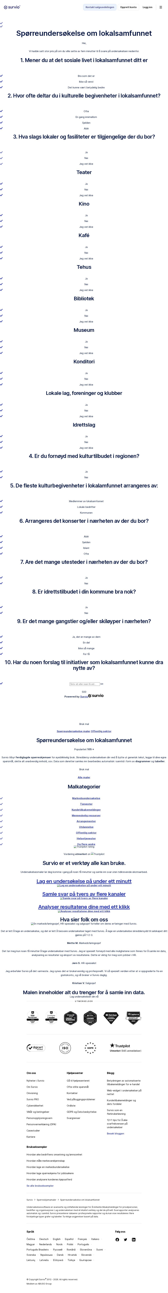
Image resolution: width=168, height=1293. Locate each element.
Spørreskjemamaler (46, 1200)
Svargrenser (73, 1118)
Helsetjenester (86, 838)
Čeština (31, 1239)
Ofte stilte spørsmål (78, 1086)
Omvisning (32, 1093)
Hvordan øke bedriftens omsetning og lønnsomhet (54, 1154)
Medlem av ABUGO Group (39, 1283)
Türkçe (71, 1260)
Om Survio (32, 1086)
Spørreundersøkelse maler (73, 731)
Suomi (99, 1249)
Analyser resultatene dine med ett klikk (84, 907)
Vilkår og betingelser (38, 1111)
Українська (46, 1254)
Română (71, 1249)
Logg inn (147, 7)
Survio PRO (33, 1099)
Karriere (31, 1136)
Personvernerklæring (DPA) (41, 1124)
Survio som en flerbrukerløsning (116, 1112)
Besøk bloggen (115, 1133)
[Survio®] (12, 7)
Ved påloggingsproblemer (81, 1099)
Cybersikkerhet (35, 1105)
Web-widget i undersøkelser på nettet (124, 1092)
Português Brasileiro (38, 1249)
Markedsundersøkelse (86, 798)
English (57, 1239)
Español (69, 1239)
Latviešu (44, 1260)
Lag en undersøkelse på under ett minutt (84, 881)
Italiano (95, 1239)
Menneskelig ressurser (86, 815)
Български (86, 1260)
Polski (70, 1244)
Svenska (31, 1254)
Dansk (60, 1254)
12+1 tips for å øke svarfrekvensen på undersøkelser (117, 1124)
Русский (57, 1249)
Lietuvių (31, 1260)
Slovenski (86, 1254)
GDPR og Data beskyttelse (81, 1111)
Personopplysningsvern (39, 1118)
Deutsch (44, 1239)
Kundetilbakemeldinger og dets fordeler (121, 1102)
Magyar (31, 1244)
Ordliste (71, 1105)
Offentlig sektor (101, 731)
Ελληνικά (58, 1260)
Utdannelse (86, 827)
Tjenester (86, 804)
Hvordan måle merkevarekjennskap (46, 1160)
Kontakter (72, 1093)
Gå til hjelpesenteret (78, 1080)
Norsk (59, 1244)
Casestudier (33, 1130)
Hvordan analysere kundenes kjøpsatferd (49, 1179)
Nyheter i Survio (35, 1080)
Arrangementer (86, 821)
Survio (30, 1200)
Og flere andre (86, 844)
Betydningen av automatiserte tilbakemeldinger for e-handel (124, 1082)
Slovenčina (86, 1249)
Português (83, 1244)
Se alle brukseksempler (40, 1185)
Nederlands (45, 1244)
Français (82, 1239)
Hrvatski (72, 1254)
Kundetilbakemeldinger (86, 809)
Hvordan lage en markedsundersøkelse (48, 1167)
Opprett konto (128, 7)
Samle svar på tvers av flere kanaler (84, 894)
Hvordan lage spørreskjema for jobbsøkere (50, 1173)
